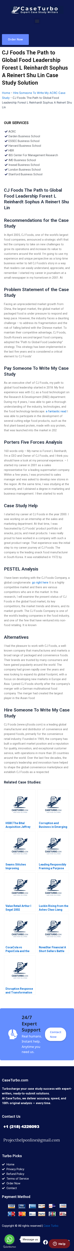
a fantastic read (56, 411)
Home (6, 93)
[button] (37, 21)
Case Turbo (51, 1226)
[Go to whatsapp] (9, 1239)
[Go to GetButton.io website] (9, 1247)
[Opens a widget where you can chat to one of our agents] (59, 1244)
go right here (40, 582)
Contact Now (55, 1034)
